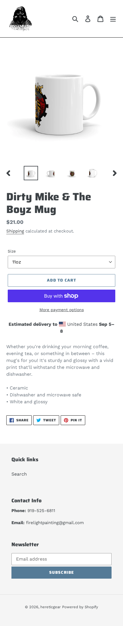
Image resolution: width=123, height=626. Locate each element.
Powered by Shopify (80, 607)
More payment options (61, 309)
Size (12, 251)
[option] (31, 173)
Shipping (15, 231)
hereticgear (50, 607)
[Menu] (113, 18)
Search (19, 474)
